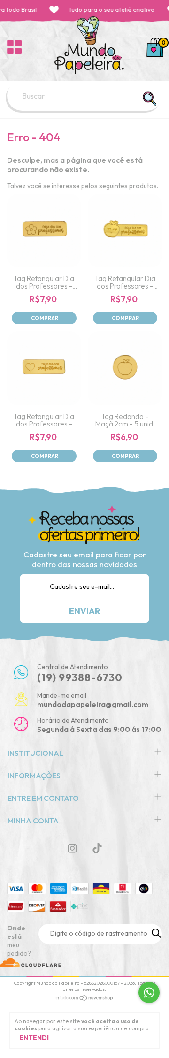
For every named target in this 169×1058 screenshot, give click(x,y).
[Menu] (14, 47)
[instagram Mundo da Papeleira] (72, 848)
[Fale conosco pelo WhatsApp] (149, 992)
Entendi (34, 1038)
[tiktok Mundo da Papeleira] (97, 848)
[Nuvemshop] (84, 999)
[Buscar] (149, 98)
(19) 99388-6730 (80, 677)
